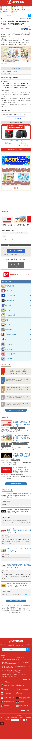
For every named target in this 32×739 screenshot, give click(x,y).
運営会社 (21, 717)
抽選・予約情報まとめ (16, 140)
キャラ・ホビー (16, 9)
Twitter (21, 720)
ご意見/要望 (18, 715)
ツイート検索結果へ (16, 118)
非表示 (17, 68)
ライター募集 (16, 720)
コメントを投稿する (16, 250)
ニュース (5, 233)
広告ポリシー (15, 717)
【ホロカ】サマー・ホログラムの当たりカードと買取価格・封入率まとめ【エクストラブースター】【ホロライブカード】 (17, 371)
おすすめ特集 (27, 6)
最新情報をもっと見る (16, 483)
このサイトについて (10, 715)
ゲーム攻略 (5, 6)
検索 (29, 15)
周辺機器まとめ (8, 143)
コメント (15, 11)
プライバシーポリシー (6, 717)
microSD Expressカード (24, 145)
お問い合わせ (7, 719)
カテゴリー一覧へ (9, 239)
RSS (26, 720)
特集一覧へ (17, 188)
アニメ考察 (5, 9)
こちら (19, 254)
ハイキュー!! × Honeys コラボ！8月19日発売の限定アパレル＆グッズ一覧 (17, 403)
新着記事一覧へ (26, 679)
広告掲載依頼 (28, 717)
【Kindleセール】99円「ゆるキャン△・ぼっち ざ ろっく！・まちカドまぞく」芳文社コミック (17, 389)
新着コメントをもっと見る (16, 600)
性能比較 (23, 143)
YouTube (24, 720)
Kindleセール (5, 11)
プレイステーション (21, 233)
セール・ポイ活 (27, 9)
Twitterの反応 (6, 73)
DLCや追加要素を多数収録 (10, 71)
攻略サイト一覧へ (26, 710)
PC (4, 236)
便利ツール (15, 6)
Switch (12, 233)
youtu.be (5, 63)
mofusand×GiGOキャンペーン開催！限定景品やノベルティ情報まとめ (17, 379)
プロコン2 (8, 145)
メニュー (2, 724)
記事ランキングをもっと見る (16, 410)
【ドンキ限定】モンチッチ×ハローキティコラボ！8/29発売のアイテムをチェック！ (17, 397)
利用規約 (24, 715)
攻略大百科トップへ (14, 274)
